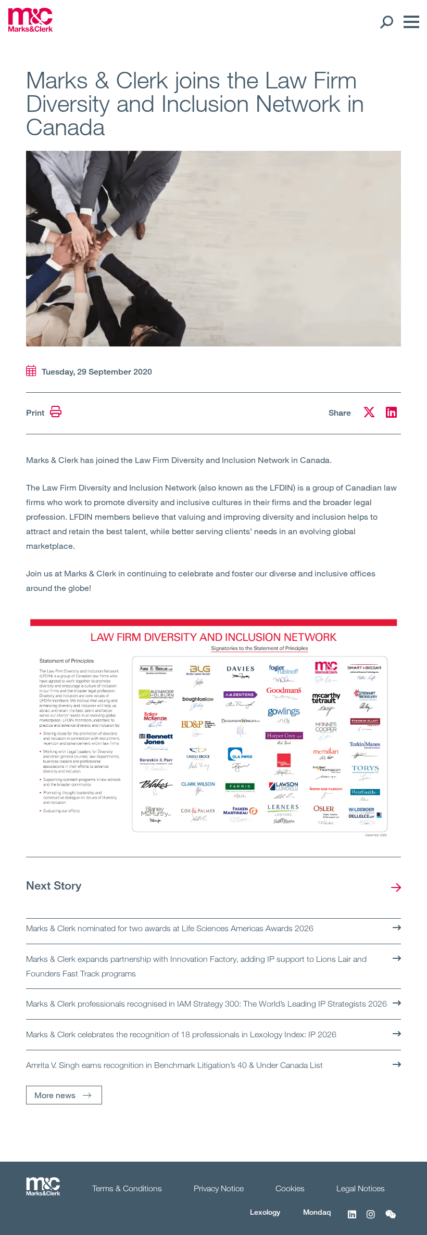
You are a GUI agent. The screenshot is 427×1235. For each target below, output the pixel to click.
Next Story (53, 885)
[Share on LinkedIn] (391, 414)
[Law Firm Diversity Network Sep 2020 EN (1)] (213, 729)
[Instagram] (371, 1220)
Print (36, 413)
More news (55, 1095)
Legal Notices (360, 1188)
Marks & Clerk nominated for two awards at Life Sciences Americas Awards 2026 (169, 928)
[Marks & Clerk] (30, 28)
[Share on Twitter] (369, 414)
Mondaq (317, 1211)
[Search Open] (386, 22)
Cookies (290, 1188)
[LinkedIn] (352, 1220)
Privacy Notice (219, 1188)
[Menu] (408, 22)
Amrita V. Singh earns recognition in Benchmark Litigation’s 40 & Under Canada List (174, 1065)
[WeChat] (390, 1220)
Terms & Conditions (127, 1188)
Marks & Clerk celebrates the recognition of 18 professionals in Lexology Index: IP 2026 (181, 1034)
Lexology (265, 1211)
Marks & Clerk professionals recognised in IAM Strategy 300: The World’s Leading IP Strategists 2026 (206, 1003)
